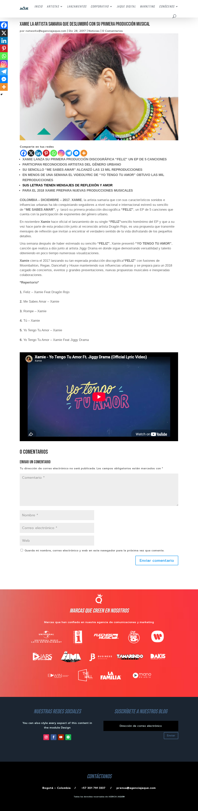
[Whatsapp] (53, 153)
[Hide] (1, 94)
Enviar (171, 736)
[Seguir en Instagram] (46, 737)
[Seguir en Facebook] (53, 737)
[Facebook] (23, 153)
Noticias (94, 31)
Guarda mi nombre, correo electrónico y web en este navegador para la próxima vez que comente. (94, 551)
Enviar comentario (157, 560)
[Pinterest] (46, 153)
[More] (83, 153)
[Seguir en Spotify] (68, 737)
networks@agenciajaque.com (46, 31)
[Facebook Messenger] (76, 153)
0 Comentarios (112, 31)
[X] (31, 153)
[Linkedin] (38, 153)
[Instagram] (61, 153)
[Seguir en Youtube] (61, 737)
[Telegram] (68, 153)
